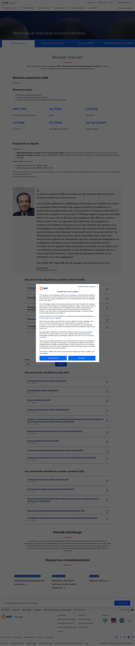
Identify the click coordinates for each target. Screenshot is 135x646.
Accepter (82, 358)
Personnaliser (53, 358)
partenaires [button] (73, 295)
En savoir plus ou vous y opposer (50, 318)
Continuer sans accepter (86, 286)
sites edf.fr (47, 300)
